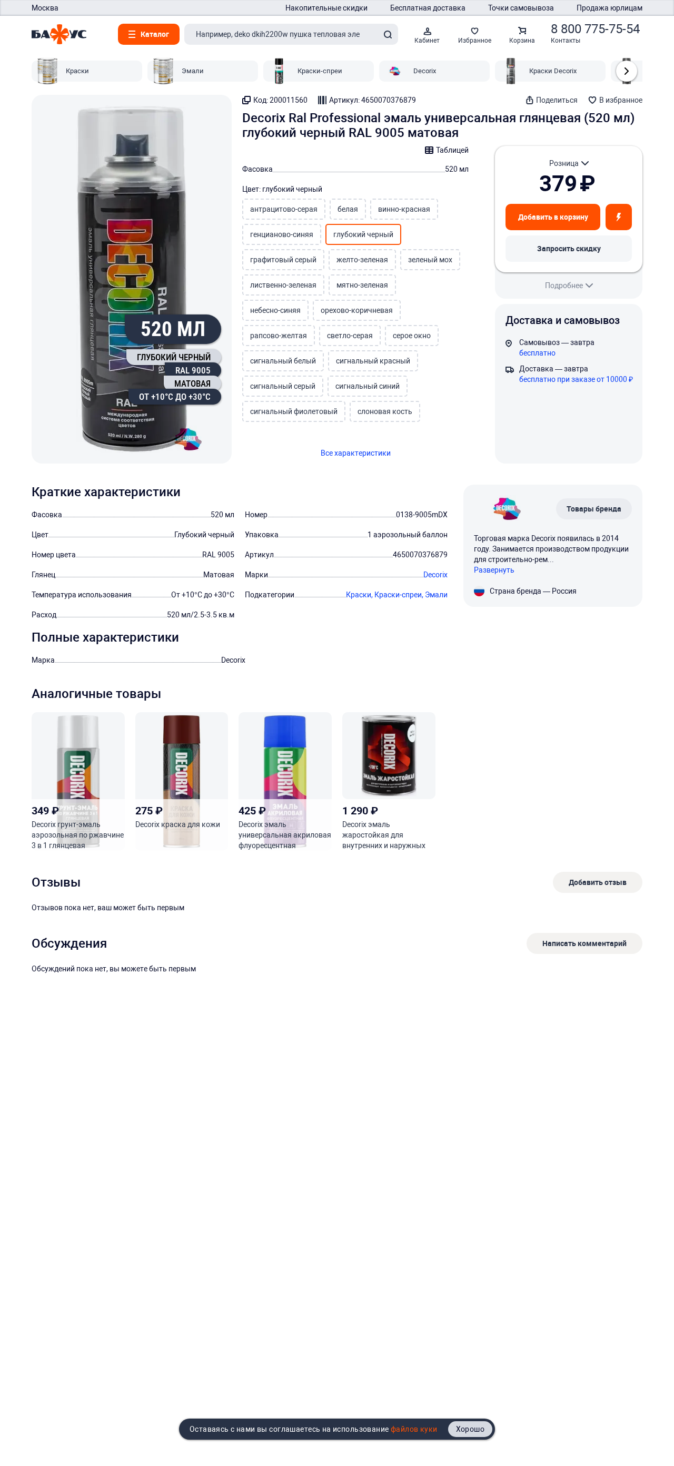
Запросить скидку (569, 248)
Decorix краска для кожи (177, 824)
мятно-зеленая (362, 285)
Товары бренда (594, 509)
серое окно (412, 335)
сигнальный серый (282, 386)
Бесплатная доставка (427, 8)
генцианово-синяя (281, 234)
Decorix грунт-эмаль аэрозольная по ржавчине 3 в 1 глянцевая (78, 835)
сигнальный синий (367, 386)
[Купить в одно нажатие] (619, 217)
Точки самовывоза (521, 8)
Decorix (435, 574)
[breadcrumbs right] (626, 71)
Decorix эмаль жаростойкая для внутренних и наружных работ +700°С (383, 835)
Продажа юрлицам (609, 8)
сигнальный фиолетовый (294, 411)
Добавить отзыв (598, 882)
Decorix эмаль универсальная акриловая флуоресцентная (285, 835)
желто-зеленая (362, 259)
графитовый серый (283, 259)
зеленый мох (430, 259)
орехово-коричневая (357, 310)
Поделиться (557, 100)
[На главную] (59, 34)
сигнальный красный (373, 361)
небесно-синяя (275, 310)
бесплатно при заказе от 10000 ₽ (576, 379)
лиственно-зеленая (283, 285)
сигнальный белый (283, 361)
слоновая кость (385, 411)
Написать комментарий (584, 943)
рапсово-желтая (278, 335)
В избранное (620, 100)
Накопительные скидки (326, 8)
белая (348, 209)
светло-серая (350, 335)
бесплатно (537, 353)
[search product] (387, 34)
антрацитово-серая (284, 209)
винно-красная (404, 209)
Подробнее (564, 285)
